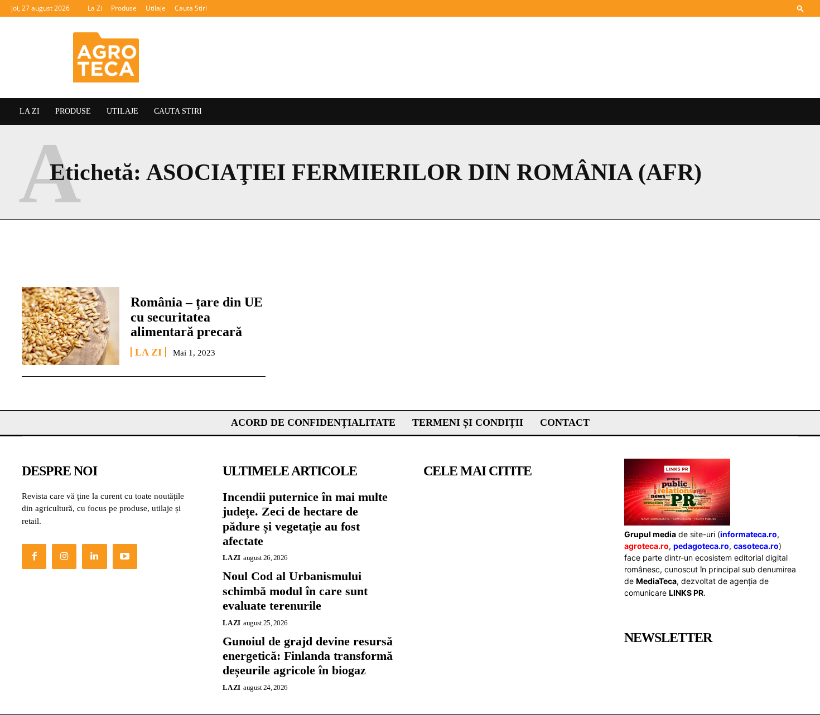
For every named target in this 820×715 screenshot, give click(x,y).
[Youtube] (125, 556)
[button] (800, 8)
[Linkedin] (94, 556)
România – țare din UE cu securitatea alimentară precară (197, 317)
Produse (124, 8)
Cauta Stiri (191, 8)
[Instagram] (64, 556)
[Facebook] (34, 556)
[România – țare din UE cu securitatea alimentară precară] (70, 326)
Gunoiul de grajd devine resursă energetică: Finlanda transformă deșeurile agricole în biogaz (308, 656)
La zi (148, 352)
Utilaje (156, 8)
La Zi (95, 8)
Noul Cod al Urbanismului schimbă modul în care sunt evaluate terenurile (295, 590)
